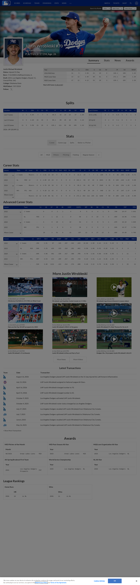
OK (115, 581)
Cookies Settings (99, 581)
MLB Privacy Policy (41, 582)
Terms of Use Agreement (58, 582)
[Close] (136, 581)
